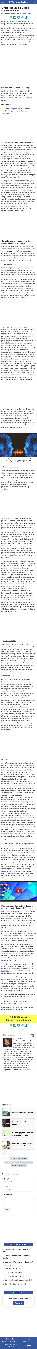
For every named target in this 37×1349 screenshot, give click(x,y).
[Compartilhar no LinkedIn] (26, 17)
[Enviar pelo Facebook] (14, 17)
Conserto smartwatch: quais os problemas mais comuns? (15, 1267)
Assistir (19, 1303)
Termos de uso (27, 1342)
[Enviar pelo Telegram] (18, 17)
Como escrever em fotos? (14, 1272)
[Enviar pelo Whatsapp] (11, 17)
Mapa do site (10, 1339)
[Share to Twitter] (22, 17)
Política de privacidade (9, 1342)
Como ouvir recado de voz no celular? (18, 1280)
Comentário (8, 1195)
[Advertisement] (18, 65)
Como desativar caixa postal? (15, 1284)
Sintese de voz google (19, 1165)
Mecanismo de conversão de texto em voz (19, 1162)
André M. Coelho (26, 13)
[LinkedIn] (32, 1035)
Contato (27, 1339)
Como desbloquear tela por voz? (16, 1276)
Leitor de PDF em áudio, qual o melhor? (19, 1262)
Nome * (6, 1179)
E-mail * (6, 1187)
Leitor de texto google (19, 1158)
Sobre (28, 1345)
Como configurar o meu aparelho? (17, 109)
